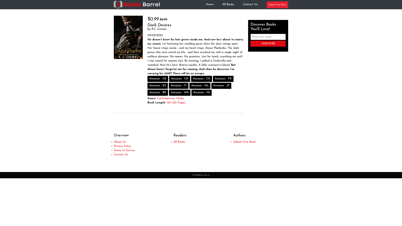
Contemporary (166, 98)
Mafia (180, 98)
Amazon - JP (221, 85)
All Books (228, 4)
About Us (120, 142)
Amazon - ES (157, 85)
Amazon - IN (201, 92)
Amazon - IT (179, 85)
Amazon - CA (201, 78)
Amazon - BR (157, 92)
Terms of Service (124, 150)
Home (210, 4)
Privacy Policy (122, 146)
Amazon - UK (179, 78)
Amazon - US (157, 78)
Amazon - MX (180, 92)
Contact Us (250, 4)
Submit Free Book (277, 5)
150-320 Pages (176, 102)
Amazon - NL (200, 85)
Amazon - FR (223, 78)
